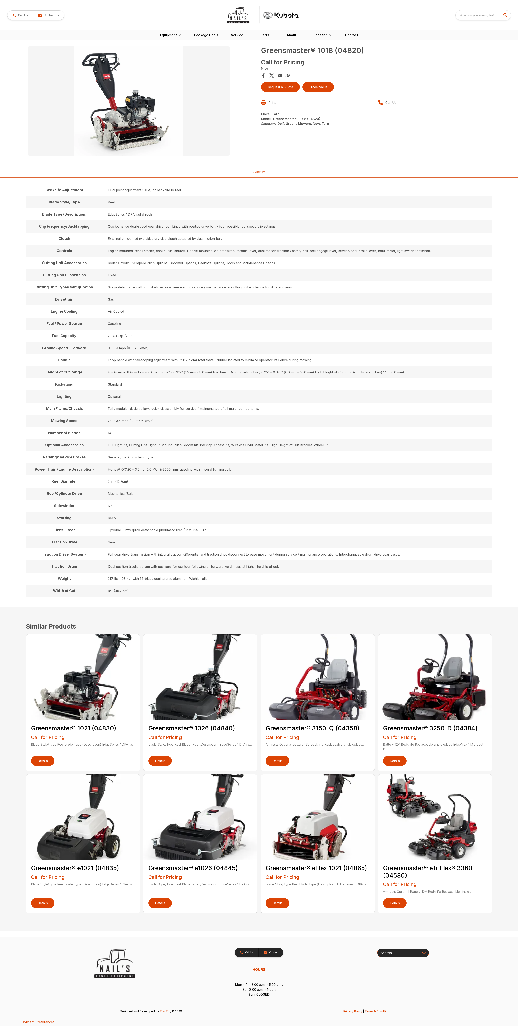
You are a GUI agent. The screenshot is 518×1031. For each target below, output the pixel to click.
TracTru (165, 1011)
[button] (20, 15)
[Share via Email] (279, 75)
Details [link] (43, 761)
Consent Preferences (38, 1022)
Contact (351, 35)
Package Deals (206, 35)
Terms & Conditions (378, 1011)
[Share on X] (271, 75)
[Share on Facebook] (263, 75)
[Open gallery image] (129, 101)
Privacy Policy (352, 1011)
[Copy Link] (287, 75)
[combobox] (483, 15)
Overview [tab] (259, 171)
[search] (506, 15)
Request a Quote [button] (280, 87)
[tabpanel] (142, 101)
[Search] (424, 953)
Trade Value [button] (318, 87)
